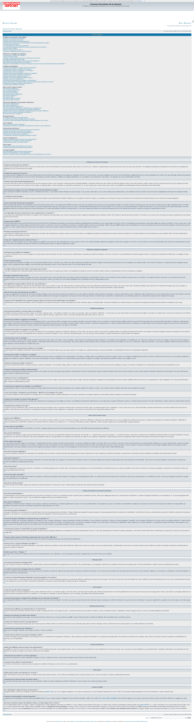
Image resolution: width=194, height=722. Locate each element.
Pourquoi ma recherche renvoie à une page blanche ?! (18, 132)
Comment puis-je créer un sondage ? (13, 72)
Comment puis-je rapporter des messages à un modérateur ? (20, 80)
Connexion (6, 23)
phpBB (107, 721)
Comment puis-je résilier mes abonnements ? (15, 142)
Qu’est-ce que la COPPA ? (10, 48)
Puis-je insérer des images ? (11, 93)
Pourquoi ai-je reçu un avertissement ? (13, 79)
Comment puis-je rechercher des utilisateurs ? (15, 134)
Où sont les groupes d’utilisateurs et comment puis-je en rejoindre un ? (22, 108)
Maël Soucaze (144, 721)
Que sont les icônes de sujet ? (11, 100)
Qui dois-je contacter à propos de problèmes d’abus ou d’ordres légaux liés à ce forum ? (27, 154)
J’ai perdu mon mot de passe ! (11, 44)
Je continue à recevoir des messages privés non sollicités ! (19, 119)
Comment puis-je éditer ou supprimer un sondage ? (17, 74)
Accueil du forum (7, 31)
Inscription (14, 23)
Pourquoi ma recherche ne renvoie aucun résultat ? (17, 131)
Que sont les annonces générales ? (13, 94)
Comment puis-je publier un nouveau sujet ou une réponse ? (19, 67)
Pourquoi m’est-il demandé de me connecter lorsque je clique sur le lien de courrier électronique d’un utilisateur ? (34, 63)
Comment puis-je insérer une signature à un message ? (18, 70)
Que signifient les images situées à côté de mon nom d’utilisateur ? (21, 61)
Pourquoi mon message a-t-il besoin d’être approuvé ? (18, 83)
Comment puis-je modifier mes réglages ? (14, 55)
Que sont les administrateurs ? (11, 104)
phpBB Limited (49, 691)
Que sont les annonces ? (10, 95)
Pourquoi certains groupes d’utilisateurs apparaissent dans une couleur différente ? (26, 111)
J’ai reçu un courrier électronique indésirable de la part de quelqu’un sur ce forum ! (25, 120)
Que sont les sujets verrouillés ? (12, 98)
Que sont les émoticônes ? (10, 91)
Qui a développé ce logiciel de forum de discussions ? (18, 151)
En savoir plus (138, 1)
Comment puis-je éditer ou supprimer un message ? (17, 69)
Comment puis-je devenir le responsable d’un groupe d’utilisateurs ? (22, 109)
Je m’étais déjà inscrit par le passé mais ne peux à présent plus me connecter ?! (25, 47)
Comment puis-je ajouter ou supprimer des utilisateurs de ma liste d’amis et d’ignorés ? (27, 126)
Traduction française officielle (133, 721)
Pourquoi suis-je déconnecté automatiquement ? (16, 41)
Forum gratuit (87, 721)
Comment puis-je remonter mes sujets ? (14, 84)
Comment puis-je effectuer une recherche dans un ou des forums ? (21, 129)
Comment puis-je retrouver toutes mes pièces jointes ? (18, 147)
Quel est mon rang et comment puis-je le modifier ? (17, 62)
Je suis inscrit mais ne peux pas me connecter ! (16, 45)
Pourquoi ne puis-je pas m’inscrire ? (13, 50)
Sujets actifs (19, 28)
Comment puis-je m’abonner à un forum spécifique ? (17, 140)
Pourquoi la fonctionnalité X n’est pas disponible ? (17, 153)
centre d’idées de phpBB (109, 698)
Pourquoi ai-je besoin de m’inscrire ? (13, 40)
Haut (4, 170)
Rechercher (188, 23)
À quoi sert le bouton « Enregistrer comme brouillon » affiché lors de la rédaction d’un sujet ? (28, 82)
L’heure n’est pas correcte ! (10, 56)
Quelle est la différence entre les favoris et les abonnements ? (20, 139)
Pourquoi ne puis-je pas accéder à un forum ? (15, 76)
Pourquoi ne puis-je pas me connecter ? (14, 38)
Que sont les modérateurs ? (10, 105)
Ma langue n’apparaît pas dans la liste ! (14, 59)
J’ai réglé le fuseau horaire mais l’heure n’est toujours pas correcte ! (21, 58)
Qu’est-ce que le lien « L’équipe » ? (13, 113)
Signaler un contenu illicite (76, 721)
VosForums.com (58, 721)
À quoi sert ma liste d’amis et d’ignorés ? (14, 124)
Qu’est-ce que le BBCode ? (10, 88)
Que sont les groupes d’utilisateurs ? (13, 106)
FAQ (181, 23)
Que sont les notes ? (8, 97)
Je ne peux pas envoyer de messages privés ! (15, 117)
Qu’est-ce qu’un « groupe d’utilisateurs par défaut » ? (17, 112)
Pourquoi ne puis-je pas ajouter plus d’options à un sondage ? (20, 73)
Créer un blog (94, 721)
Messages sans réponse (9, 28)
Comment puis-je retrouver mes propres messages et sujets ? (20, 135)
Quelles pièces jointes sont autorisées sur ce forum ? (17, 146)
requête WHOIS (144, 704)
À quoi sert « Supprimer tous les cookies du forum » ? (17, 51)
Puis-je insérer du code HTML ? (12, 90)
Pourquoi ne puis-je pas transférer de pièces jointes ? (17, 77)
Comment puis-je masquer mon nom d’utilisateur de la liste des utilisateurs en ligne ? (26, 43)
